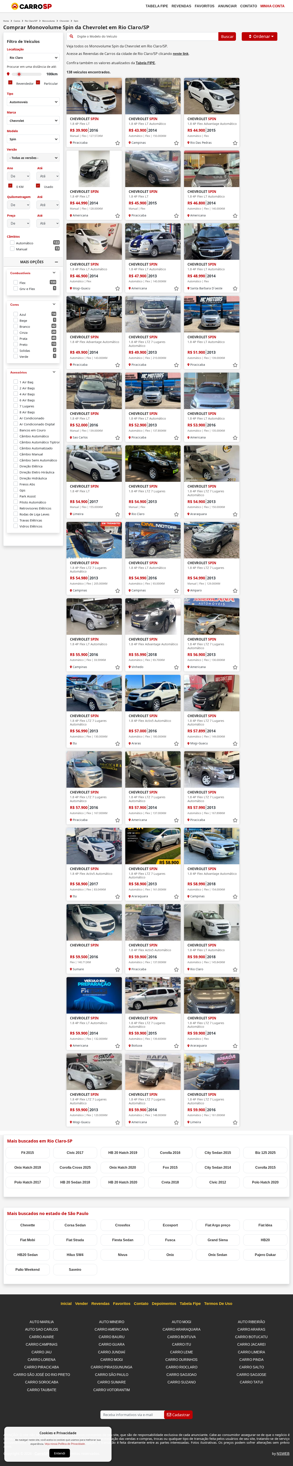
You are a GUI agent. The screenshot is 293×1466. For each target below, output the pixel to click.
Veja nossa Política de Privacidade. (65, 1443)
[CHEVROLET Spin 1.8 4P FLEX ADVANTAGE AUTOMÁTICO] (211, 96)
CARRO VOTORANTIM (111, 1390)
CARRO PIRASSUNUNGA (111, 1367)
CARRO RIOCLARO (181, 1367)
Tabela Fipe (157, 6)
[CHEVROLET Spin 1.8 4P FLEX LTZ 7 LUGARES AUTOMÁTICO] (153, 314)
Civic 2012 (217, 1182)
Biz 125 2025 (265, 1153)
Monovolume (48, 21)
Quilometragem (19, 197)
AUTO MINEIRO (111, 1322)
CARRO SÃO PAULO (111, 1375)
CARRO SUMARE (111, 1382)
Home (6, 21)
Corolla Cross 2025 (75, 1167)
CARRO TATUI (251, 1382)
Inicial (66, 1303)
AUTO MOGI (181, 1322)
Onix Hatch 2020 (122, 1167)
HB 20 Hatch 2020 (122, 1182)
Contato (248, 6)
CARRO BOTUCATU (251, 1337)
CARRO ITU (181, 1344)
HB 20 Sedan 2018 (75, 1182)
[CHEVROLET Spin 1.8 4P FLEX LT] (94, 96)
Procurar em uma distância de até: (32, 67)
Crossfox (122, 1225)
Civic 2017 (75, 1153)
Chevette (27, 1225)
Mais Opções (32, 262)
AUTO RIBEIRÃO (251, 1322)
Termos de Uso (218, 1303)
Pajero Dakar (265, 1255)
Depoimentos (164, 1303)
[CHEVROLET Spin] (94, 922)
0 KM (20, 187)
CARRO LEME (181, 1352)
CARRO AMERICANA (112, 1329)
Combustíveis (20, 273)
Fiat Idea (265, 1225)
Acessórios (18, 372)
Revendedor (25, 84)
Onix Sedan (217, 1255)
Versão (12, 149)
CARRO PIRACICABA (41, 1367)
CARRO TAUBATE (41, 1390)
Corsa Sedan (75, 1225)
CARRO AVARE (41, 1337)
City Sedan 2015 (218, 1153)
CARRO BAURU (112, 1337)
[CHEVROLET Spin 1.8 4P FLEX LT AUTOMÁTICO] (153, 96)
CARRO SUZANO (182, 1382)
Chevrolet (64, 21)
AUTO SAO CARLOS (41, 1329)
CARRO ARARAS (251, 1329)
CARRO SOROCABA (41, 1382)
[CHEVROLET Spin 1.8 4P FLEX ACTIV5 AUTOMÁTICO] (153, 693)
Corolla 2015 (265, 1167)
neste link (181, 54)
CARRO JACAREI (251, 1344)
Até (39, 168)
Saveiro (75, 1269)
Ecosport (170, 1225)
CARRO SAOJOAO (181, 1375)
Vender (81, 1303)
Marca (11, 112)
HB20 (265, 1240)
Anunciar (227, 6)
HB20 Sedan (27, 1255)
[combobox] (33, 57)
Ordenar (261, 36)
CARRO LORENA (42, 1360)
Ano (10, 168)
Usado (48, 187)
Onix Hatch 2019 (27, 1167)
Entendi (59, 1453)
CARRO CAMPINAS (41, 1344)
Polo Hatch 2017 (27, 1182)
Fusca (170, 1240)
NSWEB (283, 1453)
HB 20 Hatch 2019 (122, 1153)
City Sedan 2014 (218, 1167)
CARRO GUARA (112, 1344)
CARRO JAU (42, 1352)
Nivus (122, 1255)
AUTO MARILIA (42, 1322)
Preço (11, 216)
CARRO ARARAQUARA (182, 1329)
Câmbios (13, 237)
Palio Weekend (27, 1269)
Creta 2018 (170, 1182)
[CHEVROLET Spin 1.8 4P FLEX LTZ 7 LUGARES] (153, 463)
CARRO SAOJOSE (251, 1375)
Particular (51, 84)
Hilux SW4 (75, 1255)
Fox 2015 (170, 1167)
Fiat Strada (75, 1240)
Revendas (181, 6)
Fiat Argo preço (217, 1225)
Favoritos (204, 6)
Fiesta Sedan (122, 1240)
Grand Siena (218, 1240)
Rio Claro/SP (31, 21)
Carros (17, 21)
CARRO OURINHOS (181, 1360)
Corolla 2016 (170, 1153)
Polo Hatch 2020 (265, 1182)
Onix (170, 1255)
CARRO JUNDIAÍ (111, 1352)
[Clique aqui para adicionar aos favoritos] (117, 143)
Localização (15, 49)
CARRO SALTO (251, 1367)
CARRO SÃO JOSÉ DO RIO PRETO (42, 1375)
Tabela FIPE (145, 63)
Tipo (10, 94)
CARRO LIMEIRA (251, 1352)
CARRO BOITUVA (181, 1337)
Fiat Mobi (27, 1240)
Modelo (12, 131)
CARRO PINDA (251, 1360)
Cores (14, 304)
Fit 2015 (27, 1153)
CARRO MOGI (111, 1360)
